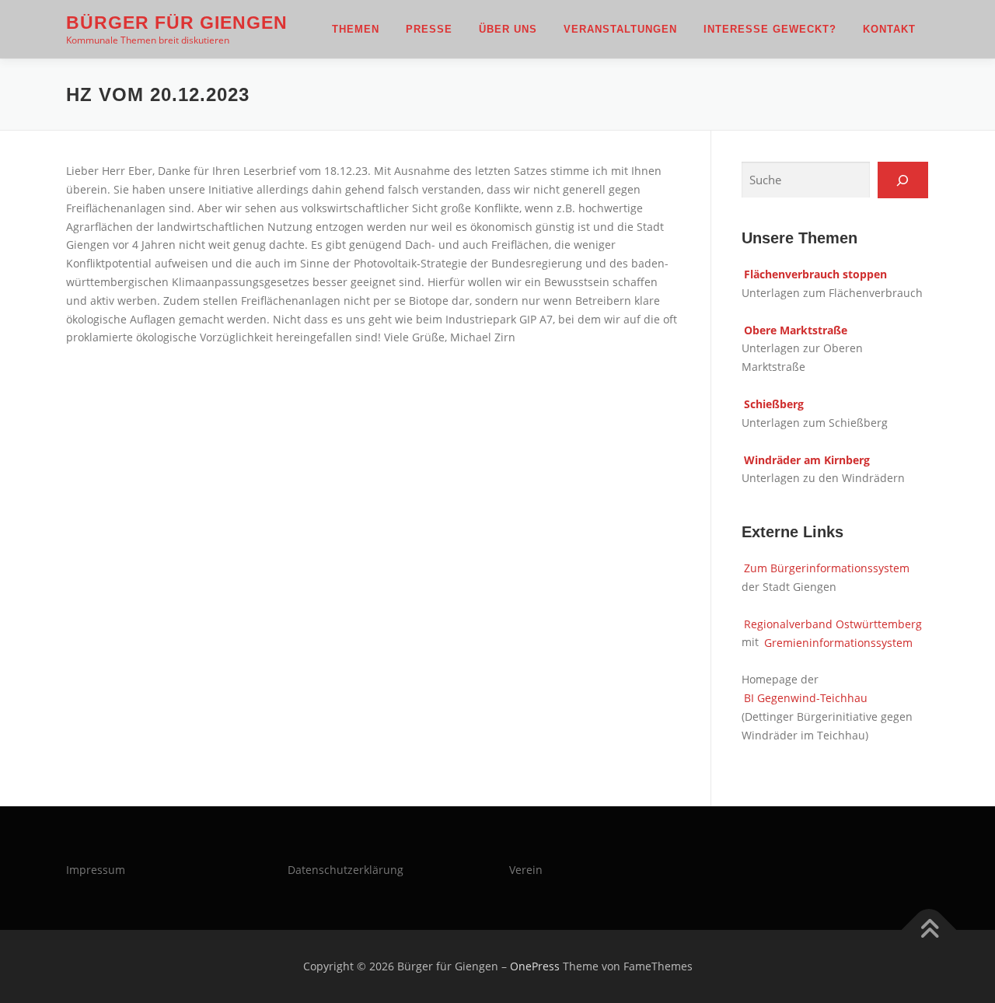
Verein (526, 869)
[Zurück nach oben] (929, 930)
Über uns (508, 29)
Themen (355, 29)
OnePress (535, 966)
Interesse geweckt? (769, 29)
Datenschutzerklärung (345, 869)
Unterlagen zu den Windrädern (823, 477)
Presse (429, 29)
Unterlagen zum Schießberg (815, 422)
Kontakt (889, 29)
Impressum (95, 869)
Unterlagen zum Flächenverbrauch (832, 292)
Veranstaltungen (620, 29)
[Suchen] (903, 180)
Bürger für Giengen (177, 22)
